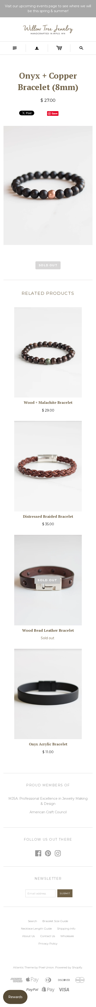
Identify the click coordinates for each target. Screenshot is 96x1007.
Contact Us (47, 936)
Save (55, 113)
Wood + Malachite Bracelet (48, 402)
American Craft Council (48, 812)
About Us (28, 936)
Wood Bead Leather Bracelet (48, 630)
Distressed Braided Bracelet (48, 516)
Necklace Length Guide (36, 928)
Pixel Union (46, 967)
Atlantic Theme (23, 967)
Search (32, 921)
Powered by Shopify (68, 967)
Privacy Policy (48, 943)
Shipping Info (66, 928)
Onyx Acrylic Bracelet (48, 744)
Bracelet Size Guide (55, 921)
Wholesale (67, 936)
